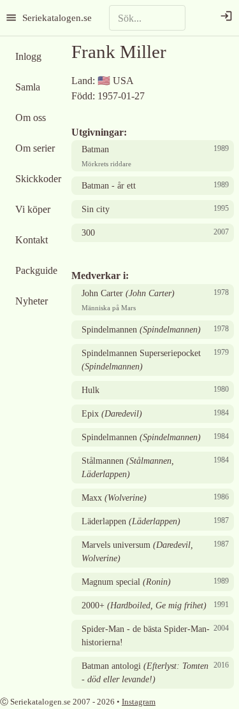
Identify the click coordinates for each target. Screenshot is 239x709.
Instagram (139, 701)
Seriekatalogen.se (57, 17)
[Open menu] (11, 17)
